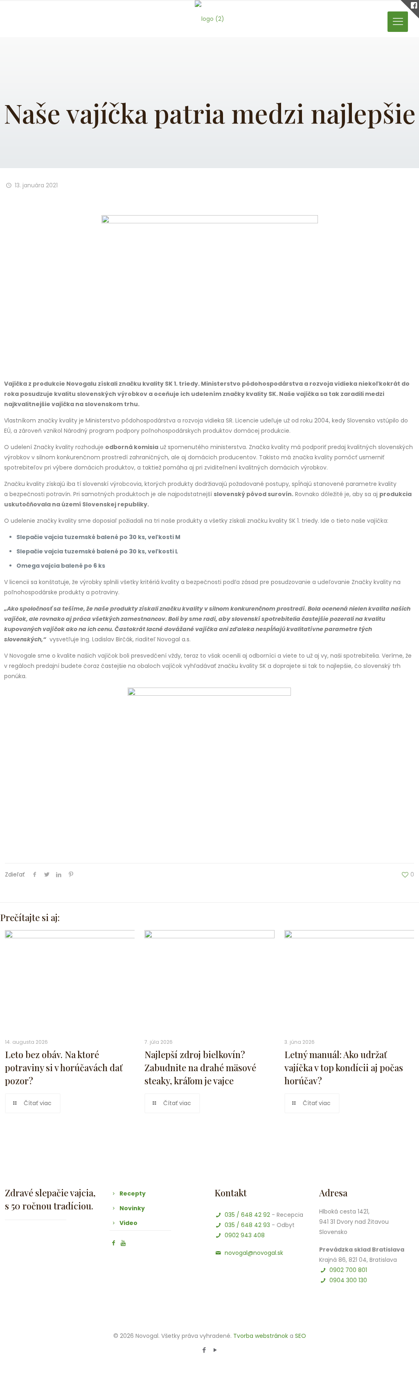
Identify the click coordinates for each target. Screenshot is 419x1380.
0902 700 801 (348, 1270)
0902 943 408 (245, 1235)
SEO (300, 1336)
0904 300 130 (348, 1280)
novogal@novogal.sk (254, 1253)
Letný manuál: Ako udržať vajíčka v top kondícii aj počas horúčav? (343, 1067)
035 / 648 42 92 (247, 1215)
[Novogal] (209, 18)
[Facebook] (204, 1350)
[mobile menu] (397, 21)
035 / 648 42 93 (247, 1225)
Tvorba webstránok (260, 1336)
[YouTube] (215, 1350)
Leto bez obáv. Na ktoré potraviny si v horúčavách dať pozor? (64, 1067)
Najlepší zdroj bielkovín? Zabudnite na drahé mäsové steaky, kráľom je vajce (200, 1067)
